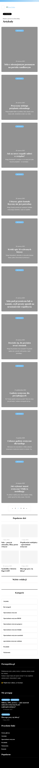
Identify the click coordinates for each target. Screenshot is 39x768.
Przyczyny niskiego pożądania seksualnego (19, 107)
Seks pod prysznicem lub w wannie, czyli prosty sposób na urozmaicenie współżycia (19, 304)
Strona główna (5, 733)
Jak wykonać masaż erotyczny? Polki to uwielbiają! (19, 489)
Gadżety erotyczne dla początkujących (19, 394)
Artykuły (19, 30)
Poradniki (15, 699)
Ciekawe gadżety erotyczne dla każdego (19, 442)
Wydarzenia (4, 746)
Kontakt (3, 749)
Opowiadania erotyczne (8, 739)
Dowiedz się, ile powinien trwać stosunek (19, 344)
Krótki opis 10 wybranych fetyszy (19, 250)
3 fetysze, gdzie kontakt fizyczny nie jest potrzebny (19, 202)
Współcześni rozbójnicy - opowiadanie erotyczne (28, 544)
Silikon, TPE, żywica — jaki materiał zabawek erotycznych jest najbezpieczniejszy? (15, 705)
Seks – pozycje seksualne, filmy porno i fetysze (9, 544)
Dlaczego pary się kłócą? (10, 717)
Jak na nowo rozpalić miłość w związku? (19, 154)
